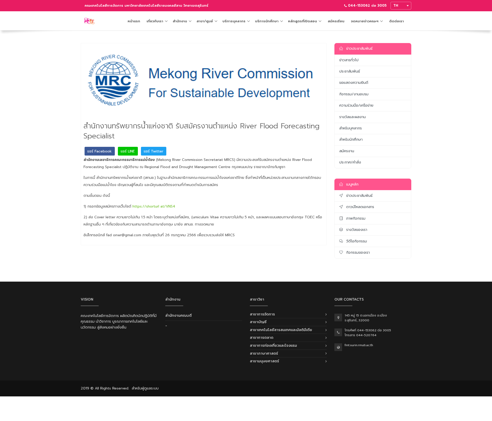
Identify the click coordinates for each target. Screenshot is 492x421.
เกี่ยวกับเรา (155, 21)
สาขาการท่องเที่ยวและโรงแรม (273, 345)
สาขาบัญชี (258, 322)
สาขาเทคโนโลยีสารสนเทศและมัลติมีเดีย (281, 330)
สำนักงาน (180, 21)
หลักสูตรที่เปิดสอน (302, 21)
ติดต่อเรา (396, 21)
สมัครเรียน (336, 21)
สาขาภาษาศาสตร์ (264, 353)
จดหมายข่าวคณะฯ (364, 21)
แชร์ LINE (128, 151)
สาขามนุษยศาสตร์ (264, 361)
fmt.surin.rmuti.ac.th (359, 345)
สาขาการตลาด (261, 337)
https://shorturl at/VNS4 (153, 206)
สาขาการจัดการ (262, 314)
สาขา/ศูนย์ (205, 21)
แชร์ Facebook (99, 151)
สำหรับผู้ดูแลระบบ (145, 388)
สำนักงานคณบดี (178, 315)
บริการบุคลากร (233, 21)
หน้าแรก (134, 21)
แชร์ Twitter (153, 151)
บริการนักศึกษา (267, 21)
